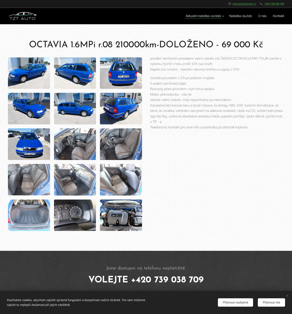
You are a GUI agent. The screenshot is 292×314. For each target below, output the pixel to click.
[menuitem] (205, 16)
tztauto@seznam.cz (244, 4)
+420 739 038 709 (274, 4)
